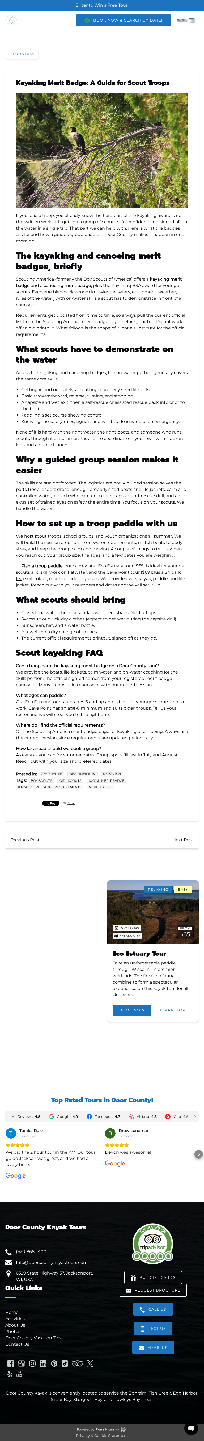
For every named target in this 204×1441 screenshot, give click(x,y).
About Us (15, 1325)
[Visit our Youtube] (19, 1374)
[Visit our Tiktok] (65, 1363)
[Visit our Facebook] (10, 1363)
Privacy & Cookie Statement (102, 1435)
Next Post (182, 839)
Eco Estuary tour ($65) (121, 565)
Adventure (51, 774)
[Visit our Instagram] (32, 1363)
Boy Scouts (41, 781)
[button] (5, 1154)
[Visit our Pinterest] (54, 1363)
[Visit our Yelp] (9, 1374)
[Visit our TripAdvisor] (77, 1363)
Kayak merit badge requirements (49, 787)
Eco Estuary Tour (139, 953)
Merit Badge (100, 787)
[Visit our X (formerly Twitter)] (90, 1363)
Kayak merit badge (106, 781)
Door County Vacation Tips (33, 1337)
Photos (12, 1331)
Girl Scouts (70, 781)
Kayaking (112, 774)
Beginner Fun (83, 774)
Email (71, 803)
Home (12, 1312)
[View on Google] (11, 1133)
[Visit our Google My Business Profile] (21, 1363)
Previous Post (25, 839)
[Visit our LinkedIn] (43, 1363)
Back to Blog (22, 54)
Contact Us (17, 1344)
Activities (15, 1318)
